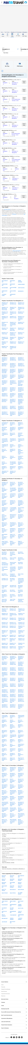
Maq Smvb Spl (5, 130)
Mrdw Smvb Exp (5, 156)
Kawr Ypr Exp (5, 105)
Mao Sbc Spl (4, 194)
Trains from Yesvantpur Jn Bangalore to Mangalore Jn (13, 868)
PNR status (14, 214)
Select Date (24, 82)
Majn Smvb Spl (5, 96)
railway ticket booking (17, 250)
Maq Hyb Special (5, 165)
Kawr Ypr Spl (4, 122)
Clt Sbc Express (5, 184)
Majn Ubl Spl (4, 113)
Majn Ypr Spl (4, 139)
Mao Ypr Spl (4, 148)
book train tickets (7, 209)
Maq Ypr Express (5, 175)
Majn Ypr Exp (5, 79)
